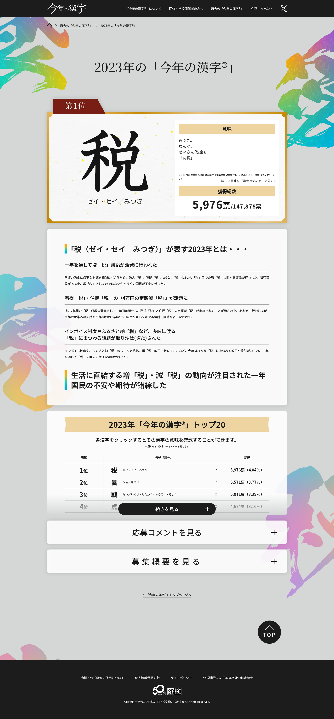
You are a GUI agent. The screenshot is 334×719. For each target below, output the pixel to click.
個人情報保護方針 (147, 677)
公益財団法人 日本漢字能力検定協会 (228, 677)
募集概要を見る (167, 561)
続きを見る (167, 509)
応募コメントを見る (167, 532)
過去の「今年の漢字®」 (227, 8)
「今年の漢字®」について (143, 8)
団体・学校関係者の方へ (186, 8)
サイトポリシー (181, 677)
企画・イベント (262, 8)
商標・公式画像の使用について (102, 677)
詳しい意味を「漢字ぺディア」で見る (247, 180)
